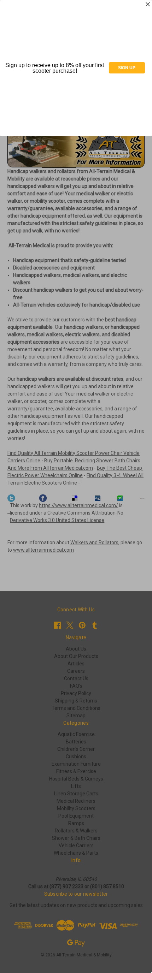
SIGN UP (126, 67)
